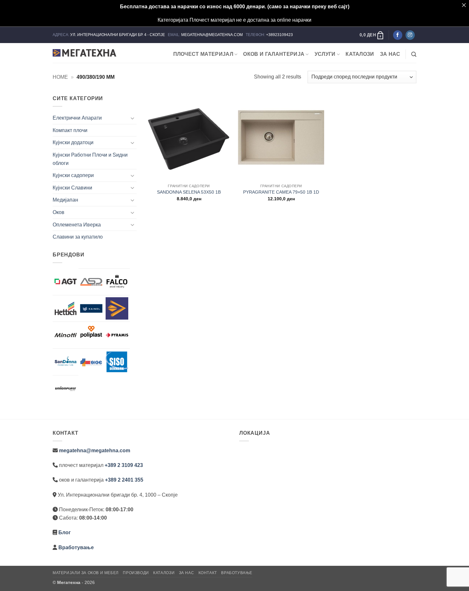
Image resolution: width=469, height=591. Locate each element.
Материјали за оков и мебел (86, 573)
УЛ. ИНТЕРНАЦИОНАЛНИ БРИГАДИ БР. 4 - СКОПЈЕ (118, 35)
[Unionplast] (65, 388)
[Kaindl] (91, 308)
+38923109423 (279, 35)
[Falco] (117, 282)
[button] (372, 35)
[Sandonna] (65, 362)
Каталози (360, 54)
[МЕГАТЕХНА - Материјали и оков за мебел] (84, 53)
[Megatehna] (117, 308)
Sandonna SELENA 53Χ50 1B (189, 192)
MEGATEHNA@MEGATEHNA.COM (212, 35)
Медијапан (65, 200)
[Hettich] (65, 308)
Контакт (207, 573)
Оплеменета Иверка (77, 224)
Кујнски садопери (73, 175)
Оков (58, 212)
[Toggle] (133, 118)
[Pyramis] (117, 335)
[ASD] (91, 282)
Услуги (325, 54)
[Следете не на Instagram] (410, 35)
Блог (64, 532)
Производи (136, 573)
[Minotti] (65, 335)
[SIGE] (91, 362)
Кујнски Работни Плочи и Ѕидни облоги (90, 159)
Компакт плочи (70, 130)
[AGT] (65, 281)
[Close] (464, 5)
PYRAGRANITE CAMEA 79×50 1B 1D (281, 192)
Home (60, 77)
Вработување (76, 547)
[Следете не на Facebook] (397, 35)
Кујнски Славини (72, 187)
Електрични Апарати (77, 118)
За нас (390, 54)
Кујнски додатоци (73, 142)
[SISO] (117, 362)
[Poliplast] (91, 331)
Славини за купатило (78, 237)
